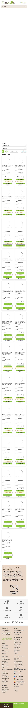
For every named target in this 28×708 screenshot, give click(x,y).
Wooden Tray (4, 679)
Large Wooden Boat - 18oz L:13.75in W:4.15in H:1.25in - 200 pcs (7, 198)
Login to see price (7, 183)
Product (15, 689)
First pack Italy (18, 674)
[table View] (8, 151)
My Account (4, 647)
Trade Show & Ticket (18, 664)
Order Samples (17, 641)
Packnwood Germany (19, 681)
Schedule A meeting (18, 661)
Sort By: (4, 143)
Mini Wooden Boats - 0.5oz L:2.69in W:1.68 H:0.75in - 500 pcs (20, 166)
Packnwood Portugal (19, 679)
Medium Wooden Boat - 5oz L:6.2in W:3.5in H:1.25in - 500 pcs (7, 229)
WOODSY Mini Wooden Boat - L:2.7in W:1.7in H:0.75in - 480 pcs (7, 291)
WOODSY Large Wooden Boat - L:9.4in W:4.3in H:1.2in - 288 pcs (20, 260)
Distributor (16, 659)
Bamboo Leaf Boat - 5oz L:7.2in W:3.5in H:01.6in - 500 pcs (7, 260)
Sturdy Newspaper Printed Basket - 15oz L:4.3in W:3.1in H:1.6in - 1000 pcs (7, 322)
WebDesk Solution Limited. (16, 706)
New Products (17, 648)
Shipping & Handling (5, 651)
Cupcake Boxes (5, 673)
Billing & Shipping (5, 687)
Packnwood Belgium (19, 684)
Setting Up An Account (18, 666)
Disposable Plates (5, 676)
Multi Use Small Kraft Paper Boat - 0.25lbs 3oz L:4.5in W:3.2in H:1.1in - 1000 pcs (20, 415)
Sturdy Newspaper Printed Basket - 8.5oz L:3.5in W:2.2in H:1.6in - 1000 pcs (20, 322)
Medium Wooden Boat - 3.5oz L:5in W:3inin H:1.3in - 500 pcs (20, 447)
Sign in (6, 705)
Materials (16, 652)
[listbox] (14, 145)
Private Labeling (4, 656)
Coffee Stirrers (4, 683)
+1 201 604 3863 (6, 634)
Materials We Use (17, 642)
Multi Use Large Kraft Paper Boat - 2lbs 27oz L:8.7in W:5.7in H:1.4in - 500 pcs (20, 353)
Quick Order (4, 654)
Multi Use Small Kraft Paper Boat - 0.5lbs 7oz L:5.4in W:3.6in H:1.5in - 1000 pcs (7, 415)
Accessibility (4, 661)
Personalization (5, 658)
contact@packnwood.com (7, 631)
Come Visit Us (16, 634)
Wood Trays (4, 675)
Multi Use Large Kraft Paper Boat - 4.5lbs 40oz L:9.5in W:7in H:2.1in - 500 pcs (7, 353)
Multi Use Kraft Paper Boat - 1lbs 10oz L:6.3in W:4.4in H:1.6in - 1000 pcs (20, 384)
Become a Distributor (6, 659)
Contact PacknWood (6, 630)
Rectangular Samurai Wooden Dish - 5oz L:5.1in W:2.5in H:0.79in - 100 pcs (7, 447)
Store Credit (4, 653)
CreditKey (3, 692)
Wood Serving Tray (5, 678)
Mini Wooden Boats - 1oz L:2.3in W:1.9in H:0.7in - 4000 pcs (7, 478)
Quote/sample (8, 181)
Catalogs (16, 645)
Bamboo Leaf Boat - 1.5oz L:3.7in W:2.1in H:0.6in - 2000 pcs (7, 540)
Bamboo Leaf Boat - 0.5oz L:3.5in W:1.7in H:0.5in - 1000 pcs (20, 509)
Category (16, 690)
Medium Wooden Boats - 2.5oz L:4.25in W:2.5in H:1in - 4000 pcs (20, 478)
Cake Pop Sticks (5, 681)
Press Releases (17, 650)
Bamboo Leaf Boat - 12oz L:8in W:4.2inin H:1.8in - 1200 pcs (7, 509)
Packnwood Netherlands (20, 682)
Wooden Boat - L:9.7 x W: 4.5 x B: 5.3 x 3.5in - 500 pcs (7, 166)
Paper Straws (4, 672)
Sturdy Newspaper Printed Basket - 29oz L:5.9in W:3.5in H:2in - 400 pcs (20, 291)
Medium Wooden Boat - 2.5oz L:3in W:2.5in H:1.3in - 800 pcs (20, 229)
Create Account (5, 645)
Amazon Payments (5, 689)
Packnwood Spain (18, 678)
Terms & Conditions (5, 665)
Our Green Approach (18, 644)
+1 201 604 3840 (6, 633)
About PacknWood (17, 639)
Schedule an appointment (19, 630)
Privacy (3, 667)
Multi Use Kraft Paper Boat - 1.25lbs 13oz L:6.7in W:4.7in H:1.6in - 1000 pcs (7, 384)
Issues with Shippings (18, 662)
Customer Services (17, 658)
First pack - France (19, 676)
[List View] (3, 151)
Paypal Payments (5, 690)
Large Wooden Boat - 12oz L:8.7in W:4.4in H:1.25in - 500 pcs (20, 198)
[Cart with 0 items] (24, 2)
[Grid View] (5, 151)
